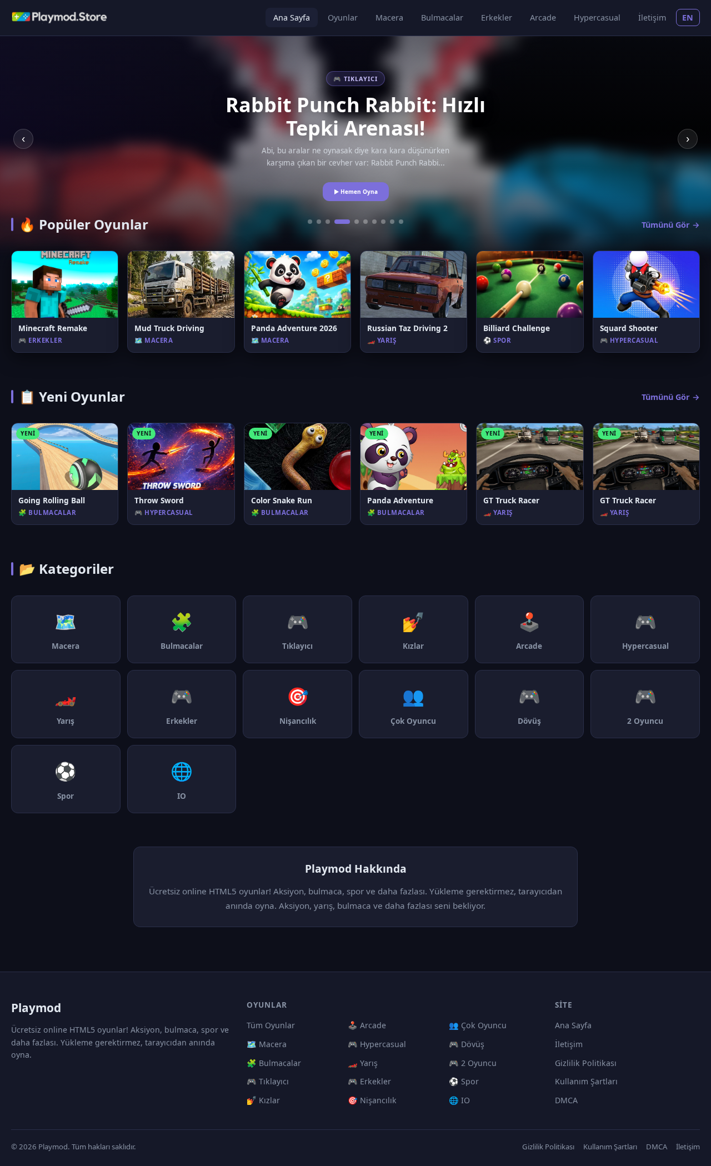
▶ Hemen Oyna (356, 192)
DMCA (566, 1100)
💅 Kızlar (263, 1100)
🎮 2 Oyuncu (473, 1063)
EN (688, 17)
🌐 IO (459, 1100)
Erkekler (496, 17)
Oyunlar (343, 17)
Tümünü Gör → (671, 224)
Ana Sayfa (291, 17)
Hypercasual (597, 17)
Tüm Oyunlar (271, 1025)
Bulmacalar (442, 17)
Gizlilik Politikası (586, 1063)
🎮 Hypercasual (377, 1044)
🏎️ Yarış (363, 1063)
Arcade (543, 17)
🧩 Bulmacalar (274, 1063)
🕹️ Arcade (367, 1025)
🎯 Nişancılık (372, 1100)
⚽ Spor (464, 1081)
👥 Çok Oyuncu (478, 1025)
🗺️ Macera (267, 1044)
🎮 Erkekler (369, 1081)
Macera (389, 17)
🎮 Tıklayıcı (268, 1081)
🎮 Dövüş (466, 1044)
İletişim (652, 17)
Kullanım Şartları (586, 1081)
